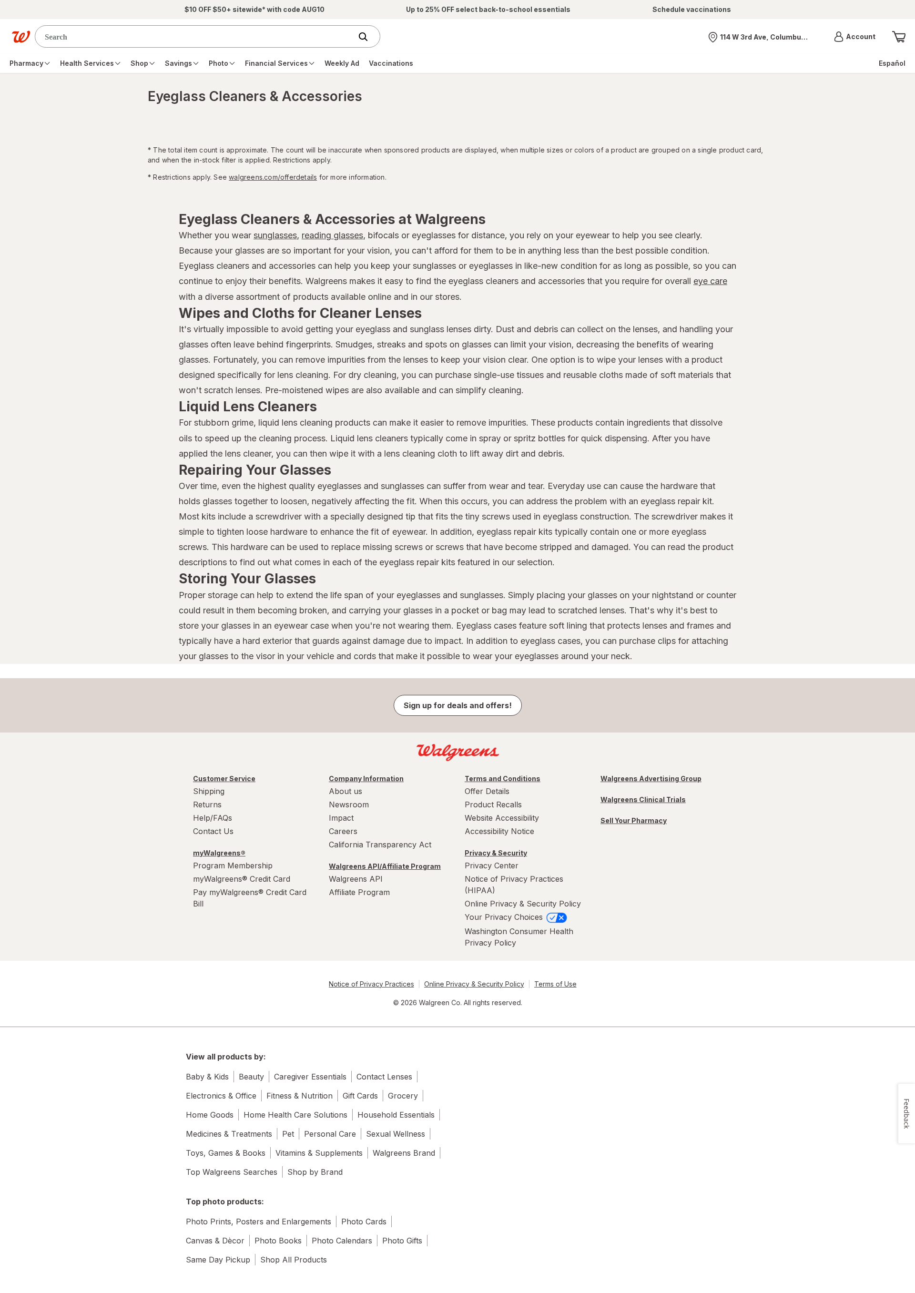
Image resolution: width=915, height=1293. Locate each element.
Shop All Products (293, 1259)
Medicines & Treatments (229, 1134)
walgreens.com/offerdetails (273, 177)
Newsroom (349, 804)
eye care (710, 281)
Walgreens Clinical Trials (643, 799)
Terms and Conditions (502, 778)
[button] (855, 37)
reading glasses (332, 235)
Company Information (366, 778)
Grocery (403, 1095)
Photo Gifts (402, 1240)
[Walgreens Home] (21, 36)
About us (345, 791)
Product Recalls (493, 804)
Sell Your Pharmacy (633, 820)
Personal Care (330, 1134)
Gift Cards (360, 1095)
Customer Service (224, 778)
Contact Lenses (384, 1076)
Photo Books (278, 1240)
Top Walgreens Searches (231, 1172)
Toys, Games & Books (225, 1153)
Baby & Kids (207, 1076)
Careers (343, 831)
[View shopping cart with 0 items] (899, 37)
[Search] (368, 37)
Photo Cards (363, 1221)
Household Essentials (396, 1115)
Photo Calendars (342, 1240)
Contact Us (213, 831)
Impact (341, 818)
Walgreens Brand (404, 1153)
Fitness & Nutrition (299, 1095)
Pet (288, 1134)
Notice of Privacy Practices (371, 984)
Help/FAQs (212, 818)
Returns (207, 804)
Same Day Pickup (218, 1259)
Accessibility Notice (499, 831)
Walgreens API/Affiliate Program (385, 866)
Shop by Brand (315, 1172)
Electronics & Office (221, 1095)
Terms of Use (555, 984)
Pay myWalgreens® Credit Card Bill (249, 897)
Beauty (251, 1076)
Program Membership (233, 865)
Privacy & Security (496, 853)
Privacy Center (491, 865)
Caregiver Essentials (310, 1076)
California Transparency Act (380, 844)
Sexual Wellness (395, 1134)
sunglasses (275, 235)
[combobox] (195, 36)
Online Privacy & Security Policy (523, 903)
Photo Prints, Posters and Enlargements (258, 1221)
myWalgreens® (219, 853)
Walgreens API (356, 879)
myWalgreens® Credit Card (241, 879)
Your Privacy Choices (505, 917)
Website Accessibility (502, 818)
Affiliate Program (359, 892)
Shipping (208, 791)
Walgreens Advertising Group (651, 778)
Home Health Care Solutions (295, 1115)
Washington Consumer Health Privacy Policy (519, 936)
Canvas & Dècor (215, 1240)
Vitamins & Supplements (319, 1153)
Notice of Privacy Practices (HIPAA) (514, 884)
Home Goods (210, 1115)
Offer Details (487, 791)
